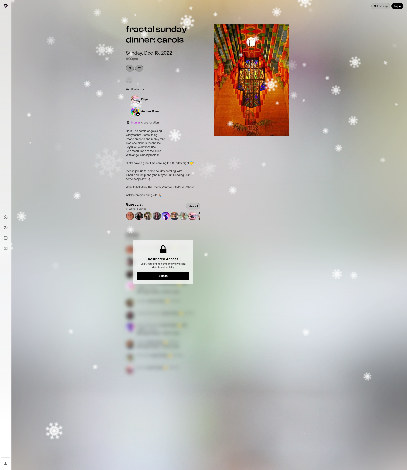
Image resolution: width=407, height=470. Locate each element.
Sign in (135, 122)
